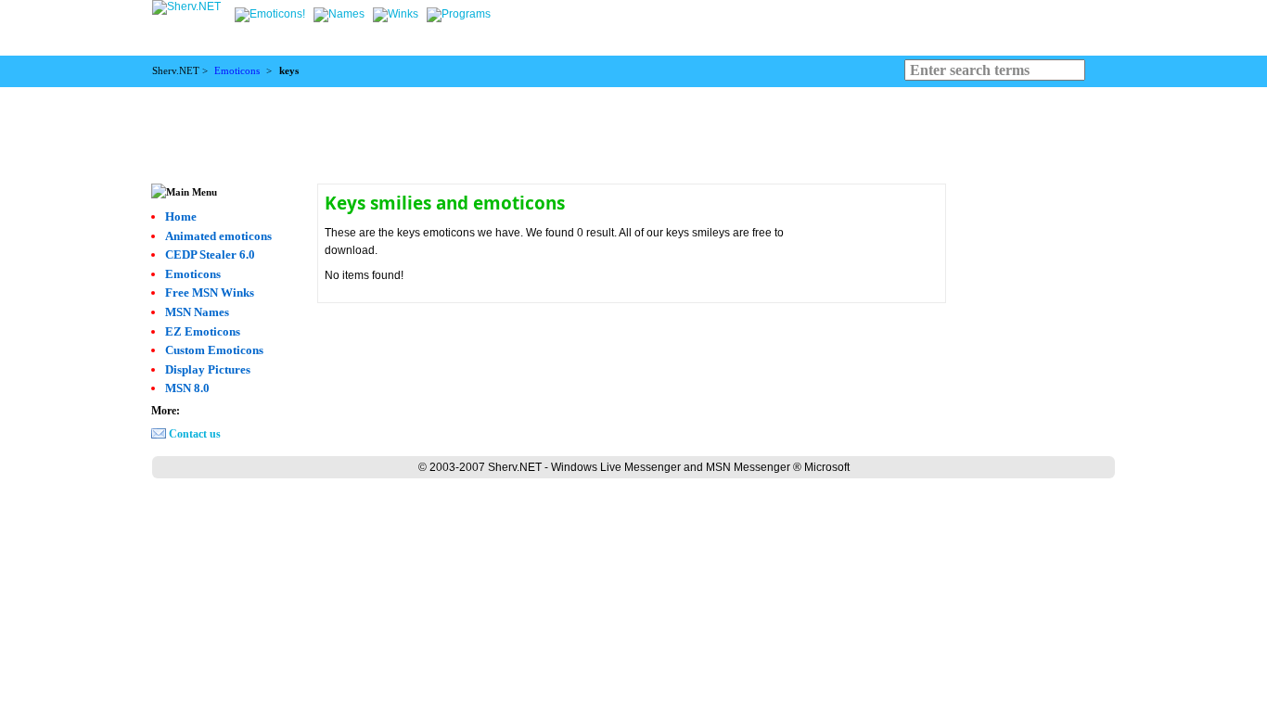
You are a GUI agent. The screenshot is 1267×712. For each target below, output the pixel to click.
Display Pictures (207, 369)
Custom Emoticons (214, 350)
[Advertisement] (633, 129)
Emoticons (237, 71)
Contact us (195, 433)
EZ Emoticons (202, 331)
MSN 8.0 (187, 388)
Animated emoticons (218, 236)
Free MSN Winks (209, 292)
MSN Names (197, 312)
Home (181, 216)
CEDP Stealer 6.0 (210, 254)
